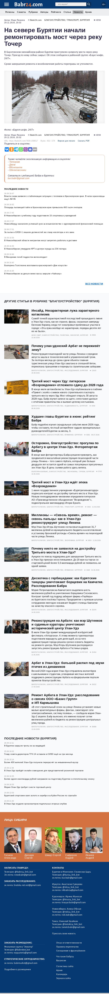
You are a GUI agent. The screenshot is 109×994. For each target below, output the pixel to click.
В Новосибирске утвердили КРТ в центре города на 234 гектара (35, 249)
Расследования (72, 370)
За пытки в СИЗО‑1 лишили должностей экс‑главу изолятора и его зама (39, 232)
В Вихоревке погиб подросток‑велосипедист (25, 257)
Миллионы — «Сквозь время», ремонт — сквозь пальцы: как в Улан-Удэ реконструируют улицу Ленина (64, 518)
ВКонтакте (15, 167)
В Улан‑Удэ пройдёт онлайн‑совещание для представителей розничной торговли (43, 770)
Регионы (9, 12)
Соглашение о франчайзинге (70, 951)
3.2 (21, 988)
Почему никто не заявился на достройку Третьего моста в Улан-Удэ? (64, 550)
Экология (74, 335)
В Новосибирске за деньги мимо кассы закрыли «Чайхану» (33, 273)
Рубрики (33, 12)
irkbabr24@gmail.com (72, 890)
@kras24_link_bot (71, 899)
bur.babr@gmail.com (19, 178)
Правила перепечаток (67, 947)
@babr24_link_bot (24, 872)
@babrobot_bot (22, 950)
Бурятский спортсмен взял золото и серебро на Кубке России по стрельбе (40, 795)
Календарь (61, 974)
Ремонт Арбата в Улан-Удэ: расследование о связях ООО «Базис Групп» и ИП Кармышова (65, 699)
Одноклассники (17, 170)
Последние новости (16, 189)
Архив (88, 12)
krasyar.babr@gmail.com (74, 902)
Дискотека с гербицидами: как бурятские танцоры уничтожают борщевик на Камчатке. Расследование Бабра (67, 582)
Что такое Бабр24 (65, 956)
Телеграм (14, 162)
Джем (12, 164)
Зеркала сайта (63, 978)
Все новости (94, 284)
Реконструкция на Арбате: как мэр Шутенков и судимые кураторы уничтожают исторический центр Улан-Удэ (67, 624)
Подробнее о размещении (17, 969)
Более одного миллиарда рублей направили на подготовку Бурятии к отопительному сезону (49, 779)
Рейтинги (56, 12)
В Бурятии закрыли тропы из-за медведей (24, 746)
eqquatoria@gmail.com (25, 953)
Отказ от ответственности (69, 943)
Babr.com (28, 4)
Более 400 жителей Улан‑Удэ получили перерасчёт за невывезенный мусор (41, 762)
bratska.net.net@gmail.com (27, 885)
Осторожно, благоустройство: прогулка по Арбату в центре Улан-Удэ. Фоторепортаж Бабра (65, 447)
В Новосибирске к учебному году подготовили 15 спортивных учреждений (40, 215)
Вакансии (61, 960)
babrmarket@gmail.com (25, 963)
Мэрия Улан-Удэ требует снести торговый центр (27, 787)
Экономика (72, 471)
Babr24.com (36, 20)
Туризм (82, 471)
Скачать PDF (84, 141)
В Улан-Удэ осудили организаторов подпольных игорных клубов (35, 804)
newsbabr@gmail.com (25, 875)
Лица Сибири (15, 819)
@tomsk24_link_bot (72, 924)
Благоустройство (54, 20)
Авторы (44, 12)
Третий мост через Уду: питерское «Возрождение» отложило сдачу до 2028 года (67, 383)
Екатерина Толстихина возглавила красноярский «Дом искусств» (35, 265)
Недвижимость (72, 406)
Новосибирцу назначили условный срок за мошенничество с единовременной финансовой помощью (53, 224)
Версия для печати (66, 141)
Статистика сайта (65, 966)
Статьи (67, 12)
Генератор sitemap (69, 988)
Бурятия (85, 20)
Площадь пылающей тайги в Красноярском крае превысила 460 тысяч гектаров (43, 207)
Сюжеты (21, 12)
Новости (78, 12)
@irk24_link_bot (71, 887)
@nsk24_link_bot (71, 912)
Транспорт (73, 20)
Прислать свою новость (64, 933)
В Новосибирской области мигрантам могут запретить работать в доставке (40, 240)
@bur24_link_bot (71, 875)
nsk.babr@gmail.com (72, 915)
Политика (64, 335)
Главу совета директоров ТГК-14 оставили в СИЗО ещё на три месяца (38, 754)
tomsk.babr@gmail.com (73, 927)
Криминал (69, 435)
